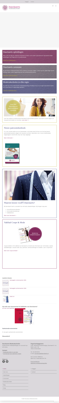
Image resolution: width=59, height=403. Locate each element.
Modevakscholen (7, 381)
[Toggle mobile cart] (53, 6)
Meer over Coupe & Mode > (11, 250)
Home (4, 368)
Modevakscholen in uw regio (10, 352)
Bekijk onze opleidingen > (9, 60)
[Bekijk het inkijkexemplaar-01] (29, 225)
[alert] (29, 332)
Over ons (5, 372)
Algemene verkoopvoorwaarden (39, 363)
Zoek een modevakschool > (10, 90)
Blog (4, 385)
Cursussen (6, 378)
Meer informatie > (8, 138)
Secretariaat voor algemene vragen (12, 353)
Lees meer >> (25, 120)
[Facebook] (3, 361)
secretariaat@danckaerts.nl (41, 353)
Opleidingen (6, 375)
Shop (4, 388)
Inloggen (34, 368)
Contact (33, 372)
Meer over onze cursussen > (10, 75)
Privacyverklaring (35, 361)
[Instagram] (7, 361)
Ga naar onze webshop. (8, 308)
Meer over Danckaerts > (10, 215)
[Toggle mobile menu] (56, 6)
